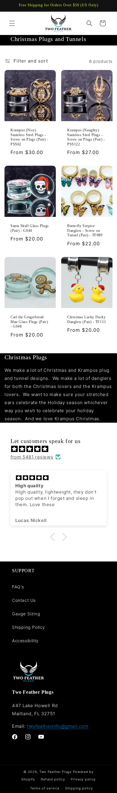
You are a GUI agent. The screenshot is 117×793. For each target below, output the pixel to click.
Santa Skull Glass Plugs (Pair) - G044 (29, 228)
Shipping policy (79, 788)
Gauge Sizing (26, 613)
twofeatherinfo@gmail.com (57, 726)
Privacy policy (83, 779)
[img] (61, 449)
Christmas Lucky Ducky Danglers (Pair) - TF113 (86, 319)
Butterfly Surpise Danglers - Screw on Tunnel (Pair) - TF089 (85, 230)
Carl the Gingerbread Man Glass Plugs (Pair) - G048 (29, 321)
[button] (12, 23)
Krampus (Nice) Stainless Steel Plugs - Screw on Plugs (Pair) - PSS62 (29, 137)
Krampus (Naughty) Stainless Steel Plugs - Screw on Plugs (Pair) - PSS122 (86, 137)
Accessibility (25, 640)
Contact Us (24, 600)
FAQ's (18, 586)
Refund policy (53, 779)
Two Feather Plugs (55, 772)
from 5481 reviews (31, 457)
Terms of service (44, 788)
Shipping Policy (28, 627)
